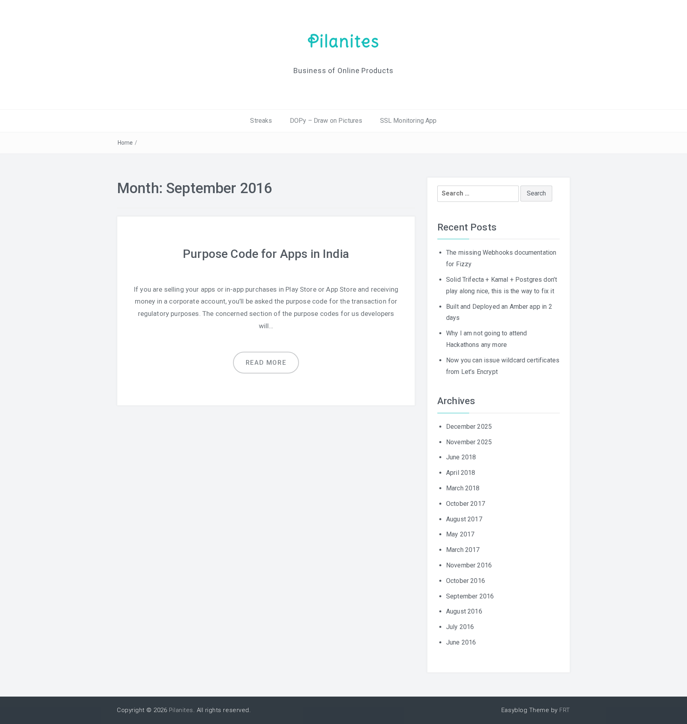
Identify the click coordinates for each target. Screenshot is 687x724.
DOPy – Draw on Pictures (326, 120)
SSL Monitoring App (408, 120)
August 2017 (464, 519)
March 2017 (463, 550)
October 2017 (465, 503)
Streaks (261, 120)
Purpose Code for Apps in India (266, 254)
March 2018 (463, 488)
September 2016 (470, 596)
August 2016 (464, 611)
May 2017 (460, 534)
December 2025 (469, 426)
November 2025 (469, 442)
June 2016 (461, 642)
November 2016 (469, 565)
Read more (266, 362)
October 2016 (465, 581)
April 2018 (460, 472)
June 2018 (461, 457)
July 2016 (460, 627)
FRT (564, 710)
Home (125, 142)
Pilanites (343, 41)
